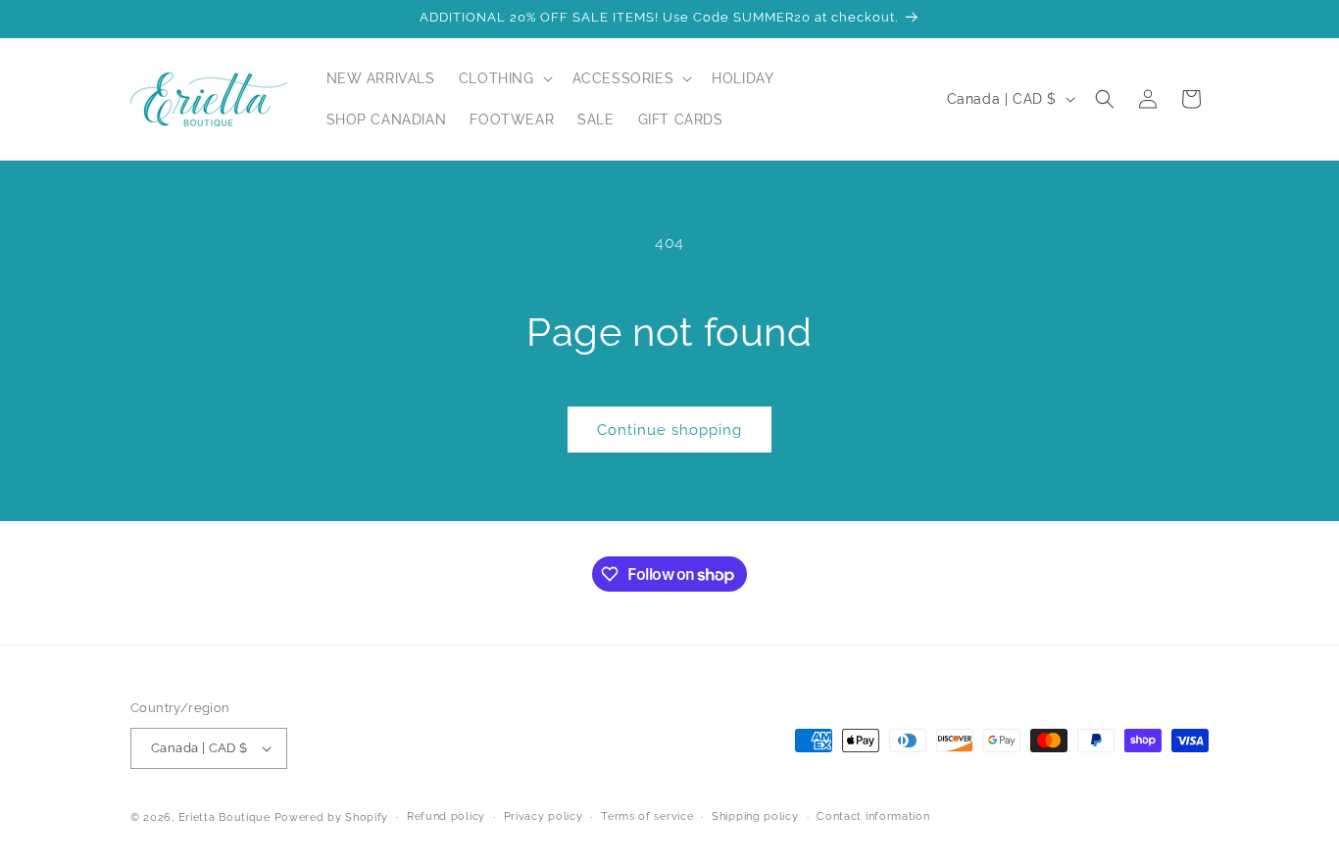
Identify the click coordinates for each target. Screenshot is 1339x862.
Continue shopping (669, 430)
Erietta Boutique (224, 817)
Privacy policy (543, 816)
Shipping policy (755, 816)
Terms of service (647, 816)
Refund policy (446, 816)
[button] (504, 78)
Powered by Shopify (331, 817)
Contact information (873, 816)
